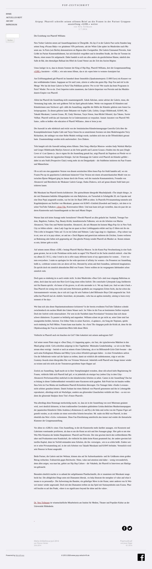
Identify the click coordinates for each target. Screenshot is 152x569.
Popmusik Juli (126, 543)
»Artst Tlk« (61, 207)
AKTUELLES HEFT (14, 17)
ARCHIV (9, 21)
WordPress (20, 555)
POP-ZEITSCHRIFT (76, 5)
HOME (9, 14)
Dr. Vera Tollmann (42, 503)
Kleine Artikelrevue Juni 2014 (46, 543)
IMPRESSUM (11, 24)
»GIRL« (37, 71)
